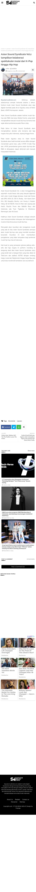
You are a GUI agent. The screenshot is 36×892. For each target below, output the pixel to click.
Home (3, 48)
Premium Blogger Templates (19, 812)
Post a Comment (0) (18, 567)
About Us (10, 799)
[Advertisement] (18, 25)
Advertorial (11, 421)
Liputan (8, 48)
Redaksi (17, 799)
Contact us (25, 799)
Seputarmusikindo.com (8, 100)
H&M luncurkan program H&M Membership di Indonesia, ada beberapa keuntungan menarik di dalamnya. (17, 514)
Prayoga (18, 808)
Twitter (14, 427)
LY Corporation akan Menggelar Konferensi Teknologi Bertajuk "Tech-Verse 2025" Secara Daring (16, 481)
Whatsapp (19, 427)
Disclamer (14, 802)
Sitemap (22, 802)
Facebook (7, 427)
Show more (31, 450)
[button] (34, 3)
